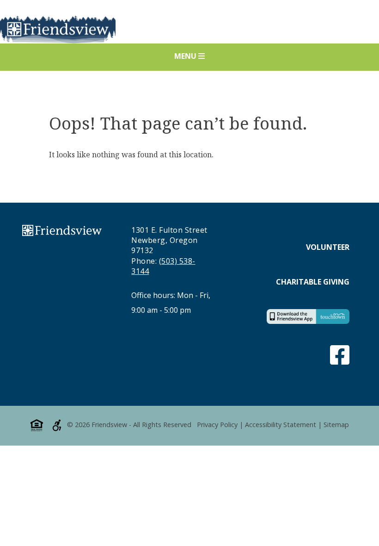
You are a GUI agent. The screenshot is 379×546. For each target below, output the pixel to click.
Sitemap (336, 425)
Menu (186, 56)
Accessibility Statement (280, 425)
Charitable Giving (312, 282)
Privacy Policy (217, 425)
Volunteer (327, 247)
